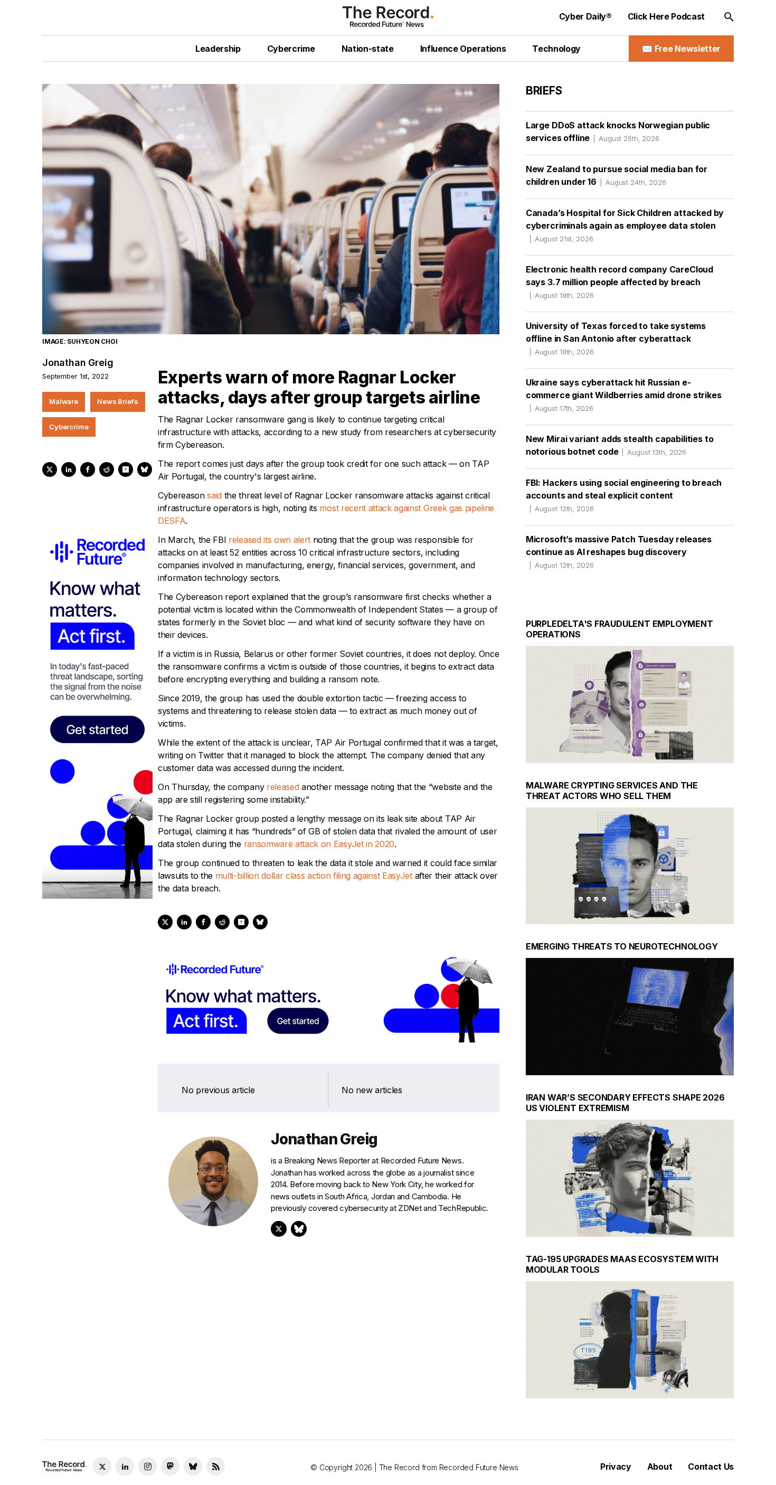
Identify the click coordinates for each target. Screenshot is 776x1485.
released (283, 787)
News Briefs (117, 401)
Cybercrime (69, 426)
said (214, 495)
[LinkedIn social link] (125, 1466)
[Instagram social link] (147, 1466)
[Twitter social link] (102, 1466)
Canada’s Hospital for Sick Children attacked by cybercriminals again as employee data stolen (625, 225)
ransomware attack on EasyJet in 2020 (317, 844)
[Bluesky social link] (193, 1466)
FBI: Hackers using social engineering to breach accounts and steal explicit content (624, 495)
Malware (63, 401)
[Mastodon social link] (170, 1466)
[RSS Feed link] (215, 1466)
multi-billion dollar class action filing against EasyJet (313, 875)
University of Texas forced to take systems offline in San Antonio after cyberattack (616, 338)
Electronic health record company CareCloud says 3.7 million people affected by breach (619, 281)
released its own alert (269, 539)
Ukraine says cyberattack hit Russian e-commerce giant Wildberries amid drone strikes (624, 394)
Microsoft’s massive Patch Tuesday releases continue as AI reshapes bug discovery (619, 551)
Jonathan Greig (77, 362)
